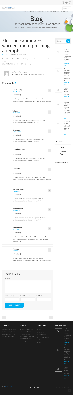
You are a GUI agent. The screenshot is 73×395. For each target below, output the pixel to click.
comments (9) (22, 54)
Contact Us (42, 340)
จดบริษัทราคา (17, 228)
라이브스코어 (17, 90)
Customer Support (44, 337)
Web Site (39, 295)
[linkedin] (70, 2)
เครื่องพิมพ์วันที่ (18, 209)
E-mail (25, 296)
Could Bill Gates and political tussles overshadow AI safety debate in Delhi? (67, 55)
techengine (12, 54)
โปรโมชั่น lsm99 (18, 189)
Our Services (42, 335)
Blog (40, 342)
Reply (49, 90)
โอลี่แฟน (15, 111)
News (23, 27)
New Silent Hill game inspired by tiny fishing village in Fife (67, 126)
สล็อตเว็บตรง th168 (19, 149)
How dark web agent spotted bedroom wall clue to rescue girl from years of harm (67, 108)
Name (9, 296)
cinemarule (16, 130)
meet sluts (16, 168)
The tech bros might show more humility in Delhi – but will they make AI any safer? (67, 74)
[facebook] (63, 2)
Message (7, 278)
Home (17, 27)
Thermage (16, 249)
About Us (41, 332)
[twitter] (66, 2)
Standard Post (63, 153)
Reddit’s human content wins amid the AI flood (67, 91)
